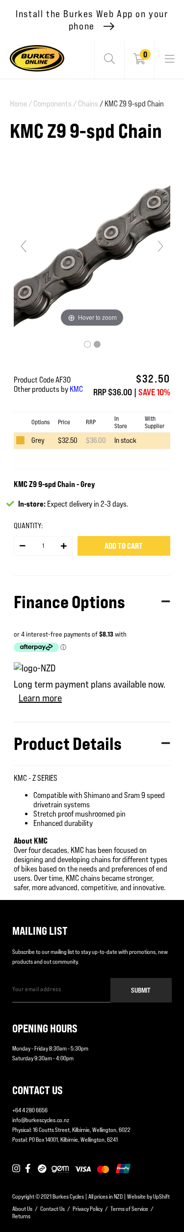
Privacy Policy (88, 1208)
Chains (88, 103)
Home (21, 103)
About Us (22, 1208)
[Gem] (60, 1169)
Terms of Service (129, 1208)
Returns (21, 1216)
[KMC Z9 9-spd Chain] (87, 344)
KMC (76, 389)
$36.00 (96, 440)
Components (55, 103)
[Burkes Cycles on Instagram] (16, 1169)
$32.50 (68, 440)
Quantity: (28, 525)
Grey (38, 440)
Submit (141, 990)
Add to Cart (124, 546)
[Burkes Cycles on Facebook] (29, 1169)
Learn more (40, 698)
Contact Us (52, 1208)
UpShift (161, 1196)
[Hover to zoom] (92, 250)
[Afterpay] (42, 1169)
